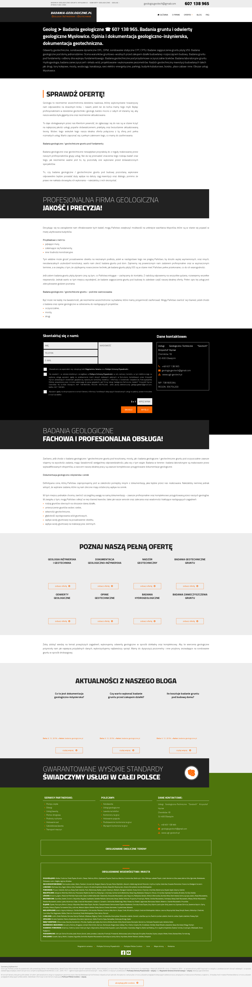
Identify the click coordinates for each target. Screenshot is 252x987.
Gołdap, (122, 924)
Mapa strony (159, 946)
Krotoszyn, (70, 910)
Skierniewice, (174, 895)
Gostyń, (136, 910)
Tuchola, (180, 927)
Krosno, (79, 933)
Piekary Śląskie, (54, 907)
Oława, (85, 878)
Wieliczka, (71, 892)
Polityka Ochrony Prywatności (108, 946)
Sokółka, (141, 936)
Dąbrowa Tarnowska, (172, 892)
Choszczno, (185, 884)
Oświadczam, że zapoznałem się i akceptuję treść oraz (89, 369)
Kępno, (63, 910)
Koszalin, (127, 884)
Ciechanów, (111, 901)
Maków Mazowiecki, (50, 901)
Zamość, (135, 916)
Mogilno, (139, 927)
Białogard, (193, 884)
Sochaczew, (110, 898)
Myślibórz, (120, 884)
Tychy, (203, 904)
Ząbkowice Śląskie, (105, 878)
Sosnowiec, (113, 907)
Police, (114, 884)
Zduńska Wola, (165, 895)
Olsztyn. (191, 924)
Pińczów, (84, 922)
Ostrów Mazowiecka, (157, 898)
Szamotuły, (76, 913)
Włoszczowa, (61, 922)
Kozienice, (69, 901)
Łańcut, (129, 933)
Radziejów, (123, 927)
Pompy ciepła (52, 804)
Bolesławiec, (201, 878)
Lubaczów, (100, 933)
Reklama (171, 946)
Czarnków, (46, 913)
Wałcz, (78, 884)
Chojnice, (145, 889)
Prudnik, (100, 919)
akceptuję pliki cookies (125, 983)
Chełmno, (72, 927)
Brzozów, (69, 933)
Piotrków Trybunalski (76, 895)
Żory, (149, 904)
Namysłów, (110, 919)
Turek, (125, 910)
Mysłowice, (128, 904)
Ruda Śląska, (143, 904)
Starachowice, (126, 922)
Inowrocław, (131, 927)
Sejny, (60, 936)
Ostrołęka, (167, 898)
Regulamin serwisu (85, 946)
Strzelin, (80, 878)
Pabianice (65, 895)
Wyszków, (76, 898)
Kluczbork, (80, 919)
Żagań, (64, 887)
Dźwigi (49, 807)
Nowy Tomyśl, (180, 910)
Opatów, (89, 922)
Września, (130, 910)
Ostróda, (152, 924)
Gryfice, (157, 884)
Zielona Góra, (70, 887)
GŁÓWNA (164, 15)
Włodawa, (88, 916)
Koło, (111, 910)
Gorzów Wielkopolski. (144, 887)
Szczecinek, (90, 884)
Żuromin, (70, 898)
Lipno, (118, 927)
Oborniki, (69, 913)
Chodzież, (200, 910)
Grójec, (75, 901)
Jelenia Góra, (186, 878)
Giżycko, (136, 924)
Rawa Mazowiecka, (201, 895)
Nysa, (105, 919)
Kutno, (182, 895)
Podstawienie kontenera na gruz (117, 822)
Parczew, (70, 916)
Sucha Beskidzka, (123, 892)
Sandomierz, (76, 922)
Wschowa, (54, 887)
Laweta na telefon (111, 811)
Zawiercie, (192, 904)
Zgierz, (59, 895)
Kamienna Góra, (172, 878)
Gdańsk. (182, 889)
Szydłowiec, (90, 898)
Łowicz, (192, 895)
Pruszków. (185, 901)
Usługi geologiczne (111, 807)
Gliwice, (107, 907)
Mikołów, (46, 907)
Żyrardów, (58, 898)
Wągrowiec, (57, 913)
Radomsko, (104, 895)
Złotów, (63, 913)
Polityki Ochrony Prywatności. (117, 369)
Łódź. (98, 895)
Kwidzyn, (110, 889)
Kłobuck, (81, 907)
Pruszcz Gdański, (59, 889)
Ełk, (140, 924)
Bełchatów (92, 895)
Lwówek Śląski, (157, 878)
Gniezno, (106, 910)
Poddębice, (137, 895)
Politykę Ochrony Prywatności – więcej (141, 971)
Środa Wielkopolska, (87, 913)
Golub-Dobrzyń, (80, 927)
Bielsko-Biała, (94, 907)
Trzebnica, (64, 878)
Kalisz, (100, 913)
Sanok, (84, 933)
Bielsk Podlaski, (133, 936)
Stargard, (98, 884)
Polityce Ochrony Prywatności (101, 374)
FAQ (207, 15)
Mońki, (65, 936)
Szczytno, (66, 924)
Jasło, (74, 933)
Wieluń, (149, 895)
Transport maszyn (54, 829)
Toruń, (201, 927)
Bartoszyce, (107, 924)
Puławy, (192, 916)
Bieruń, (64, 904)
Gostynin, (96, 901)
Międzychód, (171, 910)
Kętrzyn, (100, 924)
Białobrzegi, (119, 901)
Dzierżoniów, (128, 878)
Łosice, (59, 901)
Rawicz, (187, 910)
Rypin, (89, 927)
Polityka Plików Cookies (133, 946)
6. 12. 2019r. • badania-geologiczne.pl (63, 738)
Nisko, (170, 933)
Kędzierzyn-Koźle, (90, 919)
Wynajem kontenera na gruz (115, 826)
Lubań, (164, 878)
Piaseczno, (130, 901)
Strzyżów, (142, 933)
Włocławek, (195, 927)
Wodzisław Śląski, (86, 904)
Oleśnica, (91, 878)
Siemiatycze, (107, 936)
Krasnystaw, (115, 916)
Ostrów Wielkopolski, (81, 910)
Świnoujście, (66, 884)
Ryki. (197, 916)
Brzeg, (124, 919)
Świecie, (174, 927)
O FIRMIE (176, 15)
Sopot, (172, 889)
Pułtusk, (126, 898)
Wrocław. (69, 881)
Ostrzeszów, (92, 910)
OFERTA (187, 15)
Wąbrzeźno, (95, 927)
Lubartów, (142, 916)
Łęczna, (148, 916)
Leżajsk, (160, 933)
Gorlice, (114, 892)
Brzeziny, (53, 895)
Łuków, (176, 916)
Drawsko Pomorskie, (174, 884)
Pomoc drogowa (53, 815)
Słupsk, (166, 889)
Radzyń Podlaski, (79, 916)
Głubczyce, (118, 919)
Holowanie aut (52, 822)
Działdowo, (145, 924)
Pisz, (126, 924)
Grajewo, (70, 936)
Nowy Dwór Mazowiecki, (180, 898)
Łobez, (73, 884)
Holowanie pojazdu (111, 818)
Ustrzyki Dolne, (61, 933)
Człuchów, (152, 889)
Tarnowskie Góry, (66, 907)
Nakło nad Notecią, (148, 927)
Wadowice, (140, 892)
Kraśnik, (170, 916)
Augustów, (77, 936)
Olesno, (66, 919)
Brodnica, (65, 927)
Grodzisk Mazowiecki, (85, 901)
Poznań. (106, 913)
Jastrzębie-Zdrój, (162, 904)
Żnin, (156, 927)
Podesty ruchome (54, 818)
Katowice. (130, 907)
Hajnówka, (124, 936)
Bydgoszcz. (47, 930)
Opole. (129, 919)
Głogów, (57, 881)
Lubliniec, (75, 907)
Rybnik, (154, 904)
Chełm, (100, 916)
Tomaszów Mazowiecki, (115, 895)
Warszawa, (151, 901)
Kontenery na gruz (111, 815)
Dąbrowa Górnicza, (182, 904)
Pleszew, (100, 910)
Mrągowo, (79, 924)
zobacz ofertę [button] (61, 586)
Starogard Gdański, (126, 889)
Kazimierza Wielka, (106, 922)
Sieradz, (144, 895)
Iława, (174, 924)
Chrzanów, (160, 892)
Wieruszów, (156, 895)
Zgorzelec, (193, 878)
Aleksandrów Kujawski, (107, 927)
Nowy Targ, (133, 892)
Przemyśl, (107, 933)
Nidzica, (73, 924)
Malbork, (117, 889)
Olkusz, (154, 892)
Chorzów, (136, 904)
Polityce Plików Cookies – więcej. (74, 977)
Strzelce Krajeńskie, (96, 887)
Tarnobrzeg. (186, 933)
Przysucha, (133, 898)
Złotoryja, (148, 878)
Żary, (60, 887)
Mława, (190, 898)
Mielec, (165, 933)
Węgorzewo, (115, 924)
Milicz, (96, 878)
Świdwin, (83, 884)
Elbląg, (186, 924)
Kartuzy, (68, 889)
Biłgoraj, (94, 916)
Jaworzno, (172, 904)
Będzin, (198, 904)
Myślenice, (87, 892)
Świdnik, (154, 916)
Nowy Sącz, (101, 892)
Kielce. (171, 922)
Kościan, (158, 910)
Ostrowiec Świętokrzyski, (154, 922)
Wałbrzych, (137, 878)
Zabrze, (101, 907)
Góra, (143, 878)
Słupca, (120, 910)
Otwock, (137, 901)
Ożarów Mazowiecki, (174, 901)
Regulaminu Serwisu (93, 369)
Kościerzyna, (160, 889)
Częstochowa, (121, 907)
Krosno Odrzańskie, (130, 887)
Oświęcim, (147, 892)
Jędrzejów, (96, 922)
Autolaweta (108, 804)
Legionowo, (144, 901)
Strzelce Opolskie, (57, 919)
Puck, (87, 889)
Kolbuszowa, (123, 933)
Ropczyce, (135, 933)
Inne (148, 946)
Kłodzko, (121, 878)
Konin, (115, 910)
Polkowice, (46, 881)
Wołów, (58, 878)
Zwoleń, (64, 898)
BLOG (199, 15)
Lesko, (89, 933)
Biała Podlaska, (62, 916)
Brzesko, (182, 892)
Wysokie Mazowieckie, (95, 936)
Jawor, (179, 878)
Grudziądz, (187, 927)
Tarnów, (187, 892)
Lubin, (52, 881)
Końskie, (166, 922)
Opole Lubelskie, (184, 916)
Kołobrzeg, (133, 884)
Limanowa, (108, 892)
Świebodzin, (79, 887)
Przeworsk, (115, 933)
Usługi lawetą (52, 811)
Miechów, (65, 892)
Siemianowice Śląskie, (117, 904)
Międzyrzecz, (119, 887)
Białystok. (148, 936)
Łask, (125, 895)
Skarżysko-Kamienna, (138, 922)
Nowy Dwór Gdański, (78, 889)
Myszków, (76, 904)
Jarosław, (94, 933)
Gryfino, (152, 884)
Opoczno (86, 895)
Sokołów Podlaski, (100, 898)
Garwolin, (103, 901)
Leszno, (163, 910)
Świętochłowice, (104, 904)
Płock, (125, 901)
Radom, (157, 901)
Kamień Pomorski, (143, 884)
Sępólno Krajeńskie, (165, 927)
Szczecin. (199, 884)
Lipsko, (63, 901)
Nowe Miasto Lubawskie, (164, 924)
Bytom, (87, 907)
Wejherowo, (93, 889)
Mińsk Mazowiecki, (199, 898)
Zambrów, (84, 936)
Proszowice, (79, 892)
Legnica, (62, 881)
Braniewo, (180, 924)
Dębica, (155, 933)
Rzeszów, (149, 933)
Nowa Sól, (111, 887)
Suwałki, (55, 936)
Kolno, (118, 936)
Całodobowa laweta (54, 826)
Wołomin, (164, 901)
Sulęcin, (86, 887)
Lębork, (104, 889)
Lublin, (54, 916)
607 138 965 (197, 3)
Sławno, (103, 884)
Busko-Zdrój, (117, 922)
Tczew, (135, 889)
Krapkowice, (73, 919)
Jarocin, (58, 910)
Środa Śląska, (72, 878)
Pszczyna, (58, 904)
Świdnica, (115, 878)
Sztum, (139, 889)
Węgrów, (83, 898)
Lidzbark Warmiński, (90, 924)
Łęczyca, (187, 895)
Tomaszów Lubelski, (126, 916)
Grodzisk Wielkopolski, (147, 910)
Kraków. (193, 892)
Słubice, (105, 887)
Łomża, (113, 936)
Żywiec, (52, 904)
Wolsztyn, (193, 910)
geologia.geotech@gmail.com (160, 3)
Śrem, (96, 913)
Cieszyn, (70, 904)
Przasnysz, (141, 898)
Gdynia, (176, 889)
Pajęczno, (130, 895)
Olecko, (130, 924)
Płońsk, (147, 898)
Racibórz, (96, 904)
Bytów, (99, 889)
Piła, (51, 913)
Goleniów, (164, 884)
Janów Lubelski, (162, 916)
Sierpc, (116, 898)
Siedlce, (121, 898)
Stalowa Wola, (177, 933)
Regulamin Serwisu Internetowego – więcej (176, 971)
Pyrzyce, (109, 884)
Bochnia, (94, 892)
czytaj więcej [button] (68, 750)
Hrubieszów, (107, 916)
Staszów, (69, 922)
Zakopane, (58, 892)
